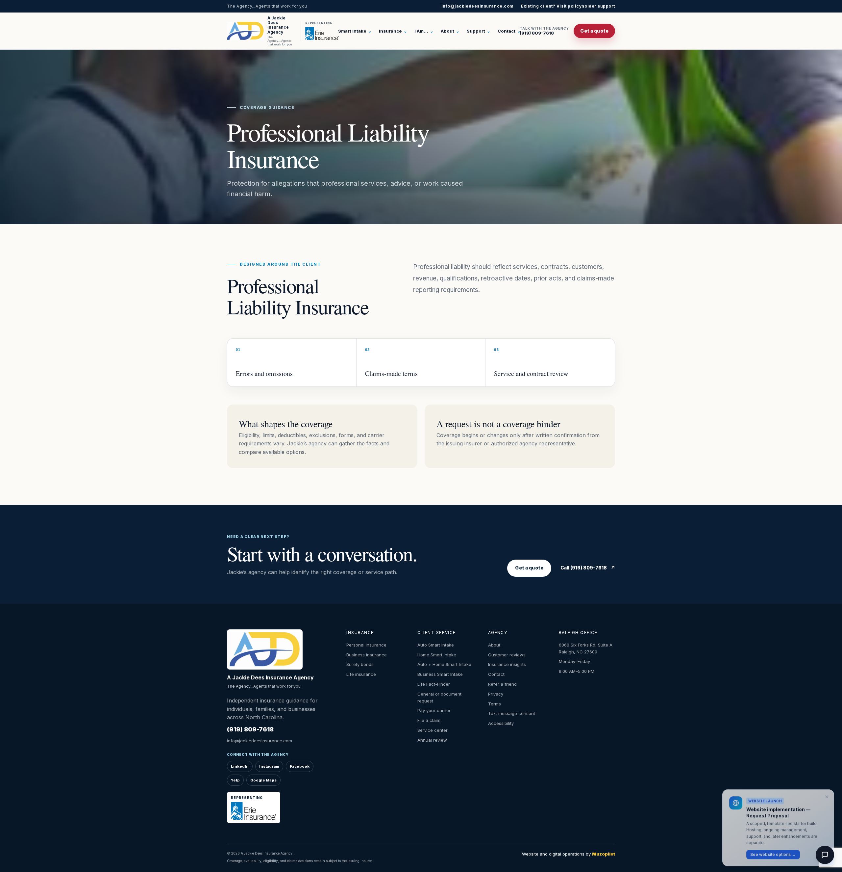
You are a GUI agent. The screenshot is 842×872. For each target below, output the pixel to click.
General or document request (439, 697)
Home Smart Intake (436, 654)
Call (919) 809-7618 (587, 567)
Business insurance (366, 654)
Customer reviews (507, 654)
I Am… (423, 31)
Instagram (269, 766)
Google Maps (263, 780)
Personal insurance (366, 644)
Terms (494, 703)
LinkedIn (240, 766)
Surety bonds (360, 664)
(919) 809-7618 (544, 31)
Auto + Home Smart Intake (444, 664)
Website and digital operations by (568, 854)
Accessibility (501, 723)
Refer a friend (502, 684)
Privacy (495, 694)
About (450, 31)
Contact (509, 31)
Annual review (432, 740)
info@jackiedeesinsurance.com (477, 6)
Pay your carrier (434, 710)
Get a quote (594, 31)
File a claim (428, 720)
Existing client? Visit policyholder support (568, 6)
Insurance (393, 31)
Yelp (235, 780)
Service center (432, 730)
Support (478, 31)
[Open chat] (825, 855)
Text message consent (511, 713)
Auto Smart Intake (435, 644)
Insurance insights (507, 664)
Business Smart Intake (440, 674)
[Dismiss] (826, 795)
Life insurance (361, 674)
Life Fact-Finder (433, 684)
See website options (773, 852)
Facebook (300, 766)
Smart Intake (355, 31)
